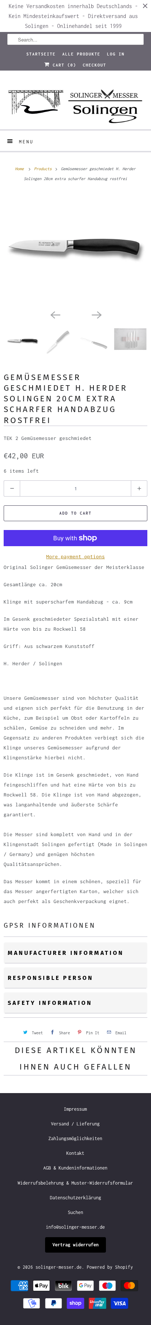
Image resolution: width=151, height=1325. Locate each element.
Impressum (75, 1109)
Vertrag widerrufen (75, 1244)
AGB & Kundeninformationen (75, 1168)
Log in (116, 54)
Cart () (63, 65)
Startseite (41, 54)
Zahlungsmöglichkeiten (75, 1138)
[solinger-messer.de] (75, 103)
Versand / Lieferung (75, 1124)
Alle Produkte (81, 54)
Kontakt (75, 1153)
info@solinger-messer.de (75, 1227)
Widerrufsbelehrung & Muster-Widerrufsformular (75, 1183)
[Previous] (55, 314)
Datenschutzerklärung (75, 1197)
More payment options (75, 556)
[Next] (96, 314)
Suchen (75, 1212)
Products (44, 168)
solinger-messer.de (59, 1267)
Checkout (94, 65)
